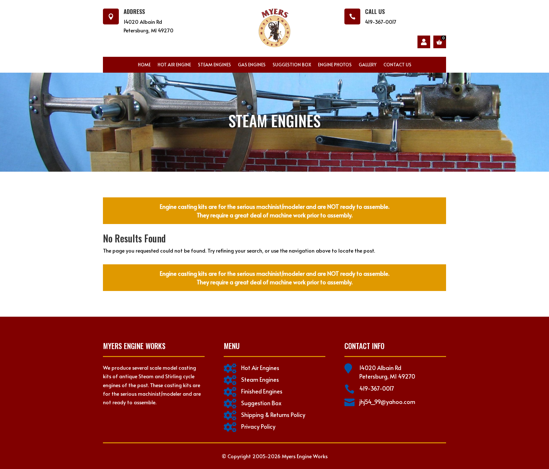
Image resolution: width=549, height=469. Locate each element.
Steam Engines (214, 65)
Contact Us (397, 65)
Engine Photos (335, 65)
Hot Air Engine (174, 65)
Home (144, 65)
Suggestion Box (292, 65)
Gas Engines (252, 65)
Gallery (367, 65)
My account (423, 42)
